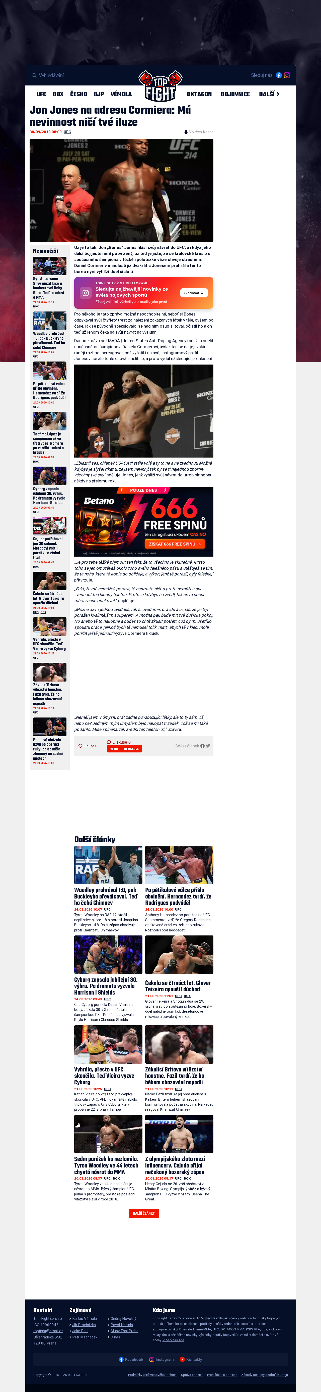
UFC (41, 94)
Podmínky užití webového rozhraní (152, 1375)
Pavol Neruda (122, 1325)
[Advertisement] (144, 676)
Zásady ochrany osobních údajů (264, 1375)
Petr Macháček (84, 1337)
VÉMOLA (121, 94)
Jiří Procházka (84, 1325)
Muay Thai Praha (124, 1331)
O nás (115, 1337)
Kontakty (194, 1359)
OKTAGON (199, 94)
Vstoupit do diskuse (124, 749)
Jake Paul (80, 1331)
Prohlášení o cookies (222, 1375)
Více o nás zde (173, 1340)
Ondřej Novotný (123, 1318)
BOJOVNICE (235, 94)
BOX (58, 94)
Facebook (134, 1359)
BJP (99, 94)
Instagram (165, 1359)
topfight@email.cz (48, 1331)
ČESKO (78, 94)
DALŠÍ (267, 94)
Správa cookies (192, 1375)
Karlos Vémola (84, 1318)
